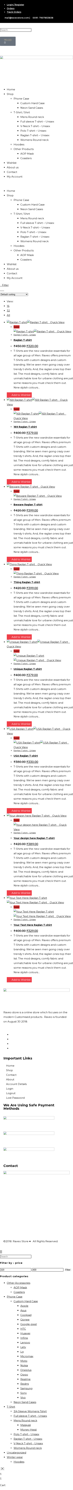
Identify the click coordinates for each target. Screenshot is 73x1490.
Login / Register (15, 4)
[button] (36, 183)
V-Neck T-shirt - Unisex (28, 1443)
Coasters (26, 158)
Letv (23, 1347)
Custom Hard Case (32, 103)
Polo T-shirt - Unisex (26, 1434)
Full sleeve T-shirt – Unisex (37, 121)
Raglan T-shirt (23, 340)
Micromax (26, 1356)
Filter (67, 1270)
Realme (25, 1379)
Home (11, 89)
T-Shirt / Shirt (22, 112)
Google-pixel (28, 1324)
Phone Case (21, 98)
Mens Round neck (32, 117)
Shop (10, 94)
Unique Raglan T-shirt (28, 669)
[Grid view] (1, 289)
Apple (24, 1305)
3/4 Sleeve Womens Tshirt (30, 1411)
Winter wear (15, 1457)
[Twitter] (11, 1048)
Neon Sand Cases (31, 107)
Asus (23, 1310)
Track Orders (14, 12)
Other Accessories (18, 1282)
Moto (23, 1360)
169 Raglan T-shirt (25, 426)
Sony (23, 1393)
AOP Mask (27, 153)
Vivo (23, 1397)
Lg (22, 1351)
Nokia (24, 1365)
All (8, 315)
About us (13, 167)
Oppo (24, 1374)
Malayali (25, 1425)
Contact (12, 172)
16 (8, 306)
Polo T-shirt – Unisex (33, 130)
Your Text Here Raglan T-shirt (33, 924)
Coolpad (25, 1315)
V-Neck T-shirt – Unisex (35, 126)
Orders (10, 8)
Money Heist (28, 1429)
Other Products (24, 149)
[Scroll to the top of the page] (1, 1251)
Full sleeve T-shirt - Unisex (30, 1415)
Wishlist (11, 162)
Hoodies (19, 144)
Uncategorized (16, 1452)
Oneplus (25, 1370)
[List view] (3, 289)
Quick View (57, 322)
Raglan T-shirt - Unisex (25, 334)
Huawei (25, 1333)
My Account (14, 176)
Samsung (26, 1388)
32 (8, 310)
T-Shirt (11, 1406)
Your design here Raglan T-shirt (34, 838)
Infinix (24, 1338)
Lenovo (25, 1342)
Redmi (24, 1383)
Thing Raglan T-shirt (27, 582)
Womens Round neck (34, 139)
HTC (23, 1328)
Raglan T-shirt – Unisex (34, 135)
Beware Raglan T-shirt (28, 504)
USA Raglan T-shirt (26, 755)
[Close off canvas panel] (2, 1469)
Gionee (25, 1319)
